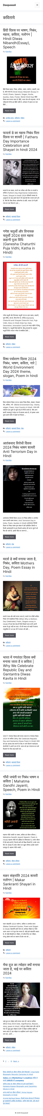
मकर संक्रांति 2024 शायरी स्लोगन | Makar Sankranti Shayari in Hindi (20, 881)
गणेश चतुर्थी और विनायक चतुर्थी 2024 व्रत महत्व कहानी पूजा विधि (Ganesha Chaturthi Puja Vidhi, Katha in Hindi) (19, 241)
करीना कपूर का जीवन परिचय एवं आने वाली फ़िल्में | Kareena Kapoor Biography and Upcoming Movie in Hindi (20, 1086)
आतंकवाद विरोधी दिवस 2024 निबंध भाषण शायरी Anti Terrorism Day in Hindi (20, 449)
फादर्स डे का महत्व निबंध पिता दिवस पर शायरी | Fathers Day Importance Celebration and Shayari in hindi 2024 (21, 141)
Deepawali (9, 5)
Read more (9, 111)
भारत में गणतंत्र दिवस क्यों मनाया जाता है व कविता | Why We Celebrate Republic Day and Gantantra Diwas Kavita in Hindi (19, 667)
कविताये (17, 118)
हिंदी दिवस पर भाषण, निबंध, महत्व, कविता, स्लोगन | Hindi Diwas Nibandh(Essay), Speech (20, 38)
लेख (22, 428)
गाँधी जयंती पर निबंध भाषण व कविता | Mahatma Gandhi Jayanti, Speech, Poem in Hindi (21, 783)
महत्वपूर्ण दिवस (16, 217)
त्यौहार (22, 118)
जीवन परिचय (15, 861)
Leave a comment (13, 121)
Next (16, 1061)
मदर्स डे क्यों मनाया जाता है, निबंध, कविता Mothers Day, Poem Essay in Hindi (19, 565)
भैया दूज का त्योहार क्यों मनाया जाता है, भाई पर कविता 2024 (21, 969)
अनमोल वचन (10, 118)
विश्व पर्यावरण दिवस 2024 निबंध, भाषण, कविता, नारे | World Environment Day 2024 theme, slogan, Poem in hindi (20, 367)
